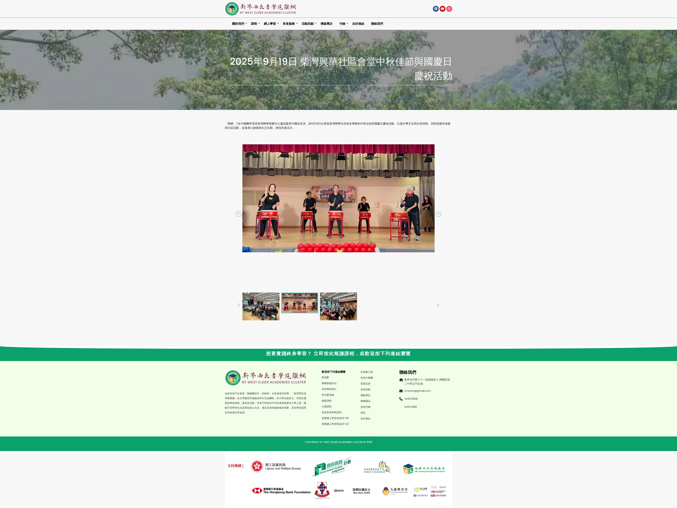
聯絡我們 (377, 23)
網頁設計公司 (446, 449)
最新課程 (327, 400)
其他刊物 (365, 407)
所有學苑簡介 (329, 389)
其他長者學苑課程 (331, 412)
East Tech (434, 449)
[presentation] (238, 214)
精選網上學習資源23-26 (335, 418)
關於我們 (238, 23)
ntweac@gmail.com (417, 391)
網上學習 (270, 23)
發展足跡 (365, 383)
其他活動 (365, 389)
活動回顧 (308, 23)
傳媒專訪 (327, 23)
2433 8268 (411, 399)
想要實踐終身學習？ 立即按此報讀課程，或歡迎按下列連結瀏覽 (338, 353)
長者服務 (289, 23)
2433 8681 (410, 407)
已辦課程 (327, 406)
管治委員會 (328, 395)
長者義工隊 (367, 372)
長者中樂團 (367, 378)
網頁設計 (395, 449)
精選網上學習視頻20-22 (335, 424)
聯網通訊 (365, 401)
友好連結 (358, 23)
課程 (254, 23)
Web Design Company (413, 449)
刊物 (342, 23)
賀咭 (363, 412)
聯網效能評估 (329, 383)
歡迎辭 (325, 377)
